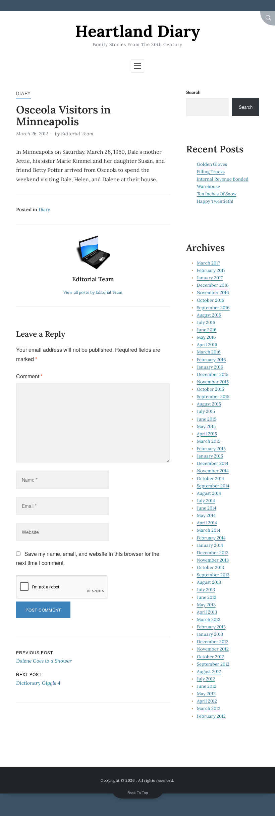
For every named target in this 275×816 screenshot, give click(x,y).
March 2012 (208, 708)
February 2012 (211, 716)
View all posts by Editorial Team (92, 292)
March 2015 (208, 441)
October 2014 (210, 478)
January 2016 (210, 367)
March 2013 (208, 619)
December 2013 (212, 553)
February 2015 (211, 448)
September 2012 (213, 664)
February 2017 (211, 270)
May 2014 (206, 515)
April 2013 (207, 612)
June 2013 (206, 597)
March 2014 (208, 530)
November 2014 (213, 471)
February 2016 (211, 360)
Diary (23, 93)
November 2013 (213, 560)
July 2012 (206, 679)
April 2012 (207, 701)
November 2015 (213, 382)
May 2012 (206, 694)
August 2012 (209, 671)
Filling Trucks (211, 172)
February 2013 (211, 627)
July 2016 (206, 322)
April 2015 (207, 434)
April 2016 (207, 344)
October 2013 (210, 567)
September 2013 (213, 575)
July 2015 (206, 411)
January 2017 (210, 278)
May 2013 (206, 605)
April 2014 (207, 523)
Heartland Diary (137, 31)
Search (193, 92)
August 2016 (209, 315)
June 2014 (206, 508)
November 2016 (213, 292)
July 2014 (206, 500)
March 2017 (208, 263)
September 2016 (213, 307)
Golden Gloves (212, 164)
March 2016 (209, 352)
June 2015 (206, 419)
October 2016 (210, 300)
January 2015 (210, 456)
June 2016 (207, 330)
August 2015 (209, 404)
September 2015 (213, 396)
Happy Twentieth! (215, 201)
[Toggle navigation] (137, 66)
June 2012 (206, 686)
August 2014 (209, 493)
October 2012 (210, 657)
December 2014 (212, 463)
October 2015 (210, 389)
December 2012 (212, 641)
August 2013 (209, 582)
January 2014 (210, 545)
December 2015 (212, 374)
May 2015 (206, 426)
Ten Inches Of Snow (216, 194)
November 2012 (213, 649)
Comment (29, 376)
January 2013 (210, 634)
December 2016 (213, 285)
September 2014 (213, 486)
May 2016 (206, 337)
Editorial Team (77, 134)
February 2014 (211, 538)
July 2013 (206, 589)
